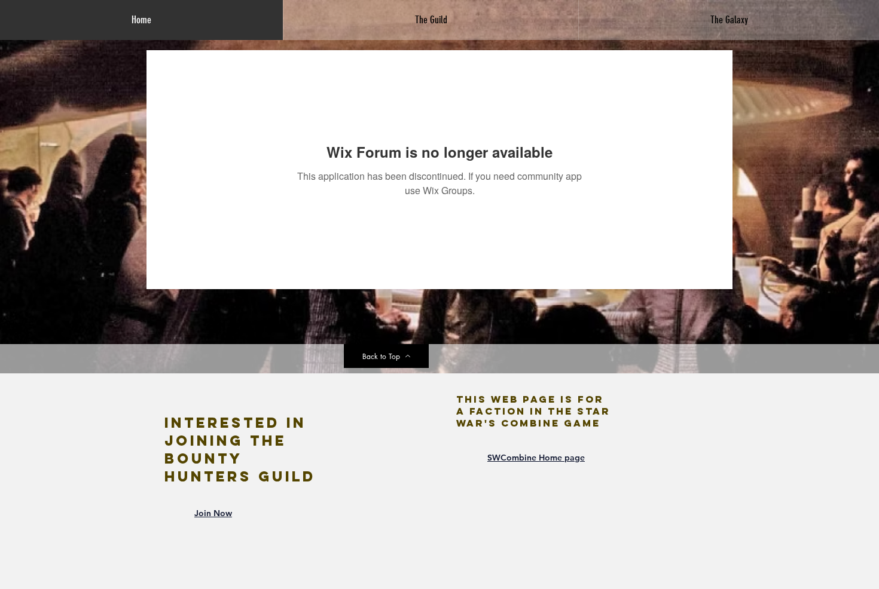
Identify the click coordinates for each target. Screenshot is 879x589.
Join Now (213, 513)
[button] (430, 20)
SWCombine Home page (536, 457)
